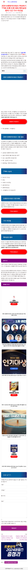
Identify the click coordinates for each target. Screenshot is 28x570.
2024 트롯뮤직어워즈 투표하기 (11, 562)
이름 (2, 484)
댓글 (2, 501)
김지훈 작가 (10, 12)
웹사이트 (3, 495)
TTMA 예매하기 (14, 211)
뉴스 (14, 12)
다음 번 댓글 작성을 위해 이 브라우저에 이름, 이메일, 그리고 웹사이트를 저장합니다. (14, 522)
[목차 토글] (23, 71)
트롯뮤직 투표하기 (14, 121)
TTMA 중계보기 (14, 252)
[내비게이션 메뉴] (26, 2)
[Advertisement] (14, 36)
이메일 (3, 490)
